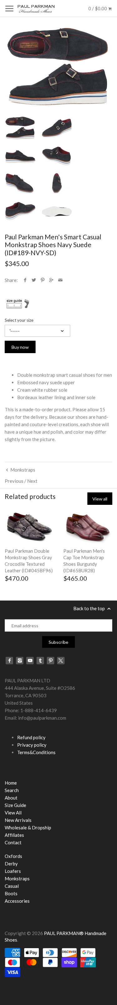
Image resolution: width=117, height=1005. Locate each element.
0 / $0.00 (98, 8)
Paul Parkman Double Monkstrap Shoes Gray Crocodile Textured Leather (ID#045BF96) (29, 560)
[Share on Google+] (51, 280)
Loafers (13, 871)
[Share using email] (60, 280)
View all (99, 498)
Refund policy (31, 737)
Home (11, 783)
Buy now (20, 347)
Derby (11, 863)
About (11, 797)
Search (12, 790)
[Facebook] (9, 660)
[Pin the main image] (43, 280)
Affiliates (14, 835)
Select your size (19, 320)
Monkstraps (17, 878)
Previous (14, 481)
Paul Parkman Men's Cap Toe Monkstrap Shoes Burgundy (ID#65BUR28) (84, 560)
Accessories (17, 901)
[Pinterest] (50, 660)
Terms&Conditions (36, 752)
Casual (12, 886)
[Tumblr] (40, 660)
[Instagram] (19, 660)
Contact (13, 842)
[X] (61, 660)
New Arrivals (18, 820)
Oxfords (13, 856)
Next (32, 481)
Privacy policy (31, 745)
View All (13, 812)
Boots (11, 893)
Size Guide (15, 805)
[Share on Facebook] (25, 280)
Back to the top (89, 608)
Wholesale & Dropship (28, 827)
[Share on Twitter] (34, 280)
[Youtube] (30, 660)
